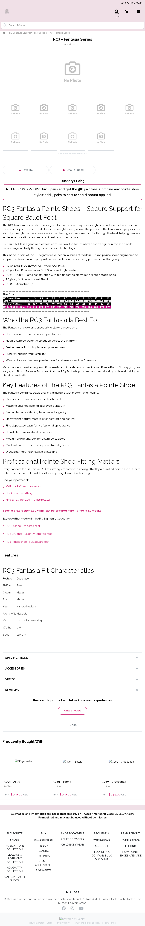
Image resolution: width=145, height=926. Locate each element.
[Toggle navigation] (138, 11)
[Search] (4, 25)
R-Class (77, 44)
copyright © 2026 (40, 923)
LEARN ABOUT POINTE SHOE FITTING (130, 840)
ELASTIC (44, 850)
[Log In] (117, 12)
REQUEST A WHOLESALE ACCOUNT (101, 840)
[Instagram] (72, 908)
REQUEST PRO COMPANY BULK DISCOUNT (102, 855)
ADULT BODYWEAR (72, 839)
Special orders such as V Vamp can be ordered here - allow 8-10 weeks (52, 510)
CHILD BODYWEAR (72, 844)
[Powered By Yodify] (72, 919)
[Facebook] (64, 908)
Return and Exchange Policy (87, 923)
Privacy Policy (62, 923)
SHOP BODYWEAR (72, 833)
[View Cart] (127, 12)
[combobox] (72, 25)
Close (72, 725)
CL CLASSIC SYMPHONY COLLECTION (15, 858)
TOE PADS (43, 856)
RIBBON (43, 845)
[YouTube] (81, 908)
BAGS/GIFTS (43, 870)
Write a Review (72, 710)
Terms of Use (110, 923)
